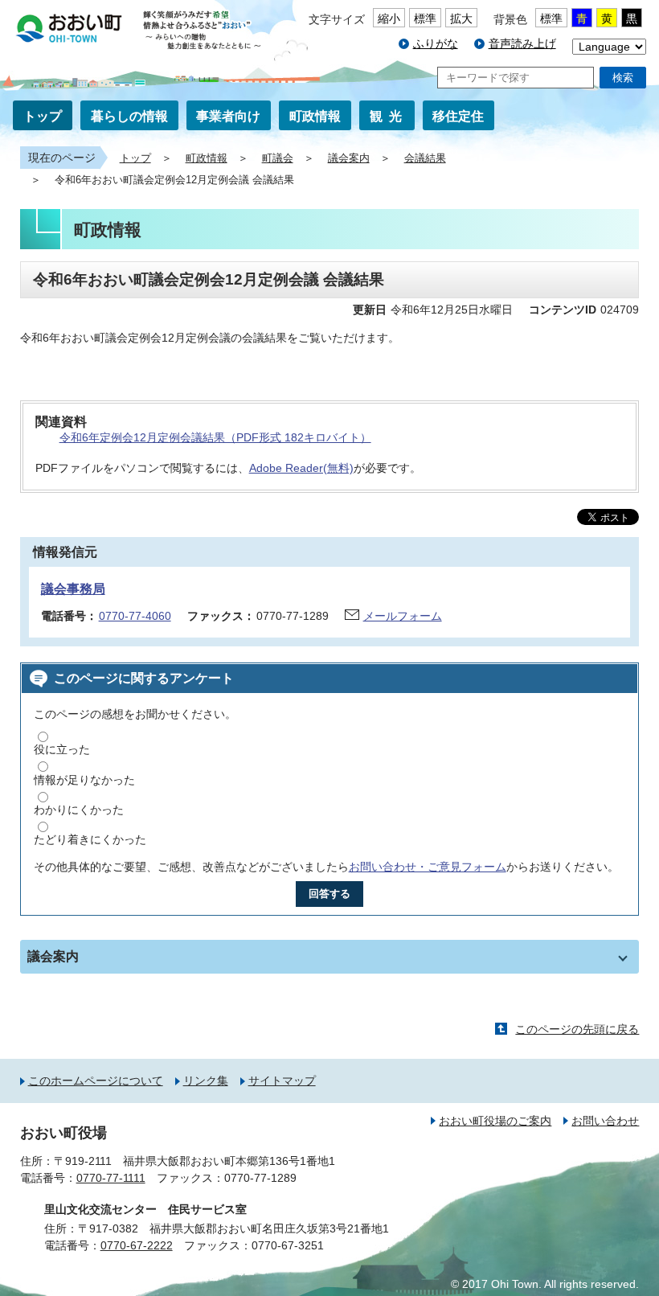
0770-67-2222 (136, 1245)
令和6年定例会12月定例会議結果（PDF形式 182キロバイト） (215, 437)
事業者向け (228, 116)
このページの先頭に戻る (577, 1029)
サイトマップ (282, 1080)
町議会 (277, 158)
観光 (389, 116)
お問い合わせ (605, 1120)
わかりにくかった (79, 809)
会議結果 (425, 158)
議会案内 (349, 158)
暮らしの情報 (129, 116)
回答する (329, 894)
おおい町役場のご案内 (495, 1120)
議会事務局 (73, 589)
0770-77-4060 (135, 615)
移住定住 (458, 116)
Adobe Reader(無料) (301, 467)
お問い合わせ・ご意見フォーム (427, 866)
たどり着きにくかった (90, 839)
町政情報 (315, 116)
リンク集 (205, 1080)
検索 (622, 78)
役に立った (62, 749)
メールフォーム (402, 615)
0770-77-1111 (110, 1177)
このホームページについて (95, 1080)
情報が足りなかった (84, 779)
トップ (42, 116)
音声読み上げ (522, 43)
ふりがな (435, 43)
